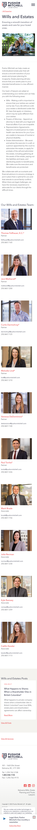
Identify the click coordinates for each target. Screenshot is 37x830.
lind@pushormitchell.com (10, 378)
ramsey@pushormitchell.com (12, 607)
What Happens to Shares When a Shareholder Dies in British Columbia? (17, 691)
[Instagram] (33, 785)
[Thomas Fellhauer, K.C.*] (16, 229)
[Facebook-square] (25, 785)
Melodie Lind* (8, 370)
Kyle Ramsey (7, 600)
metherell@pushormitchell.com (12, 286)
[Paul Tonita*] (16, 459)
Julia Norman (7, 554)
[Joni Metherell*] (16, 275)
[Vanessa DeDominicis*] (16, 413)
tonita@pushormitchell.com (11, 469)
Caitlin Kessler (8, 646)
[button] (34, 817)
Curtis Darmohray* (10, 324)
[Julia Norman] (16, 550)
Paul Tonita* (6, 462)
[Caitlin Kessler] (16, 642)
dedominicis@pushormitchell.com (13, 423)
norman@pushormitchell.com (12, 561)
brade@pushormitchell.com (11, 515)
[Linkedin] (29, 785)
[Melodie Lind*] (16, 367)
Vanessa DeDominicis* (12, 416)
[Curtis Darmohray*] (16, 321)
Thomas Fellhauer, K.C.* (12, 233)
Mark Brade (6, 508)
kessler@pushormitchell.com (11, 653)
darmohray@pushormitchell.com (13, 332)
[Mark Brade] (16, 505)
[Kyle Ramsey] (16, 596)
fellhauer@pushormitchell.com (12, 240)
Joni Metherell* (8, 279)
